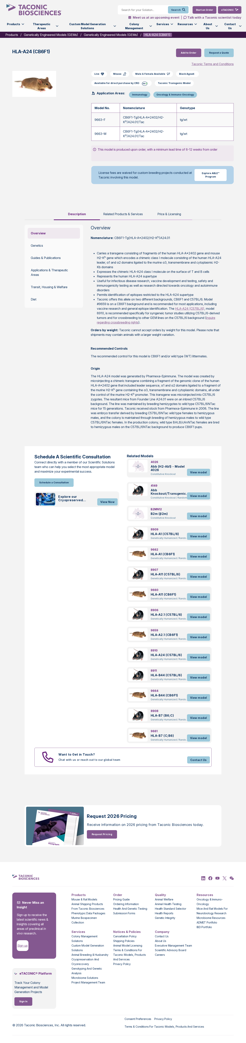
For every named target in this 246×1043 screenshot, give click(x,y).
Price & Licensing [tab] (169, 214)
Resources (185, 24)
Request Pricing (102, 834)
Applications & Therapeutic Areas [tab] (49, 272)
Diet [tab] (33, 299)
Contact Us (230, 26)
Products (13, 24)
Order (117, 895)
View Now (107, 502)
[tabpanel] (123, 329)
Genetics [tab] (37, 245)
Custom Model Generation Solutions (87, 26)
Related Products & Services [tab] (123, 214)
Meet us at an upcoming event (156, 17)
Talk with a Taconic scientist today (214, 17)
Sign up (22, 946)
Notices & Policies (127, 932)
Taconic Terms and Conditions (212, 64)
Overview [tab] (38, 233)
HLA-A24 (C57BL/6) (189, 308)
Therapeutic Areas (41, 26)
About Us (207, 26)
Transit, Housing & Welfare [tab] (49, 287)
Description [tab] (77, 214)
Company (162, 932)
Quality (160, 895)
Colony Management (134, 26)
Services (162, 24)
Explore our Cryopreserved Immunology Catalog (74, 498)
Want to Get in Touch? (76, 754)
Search (176, 9)
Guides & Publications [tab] (46, 258)
